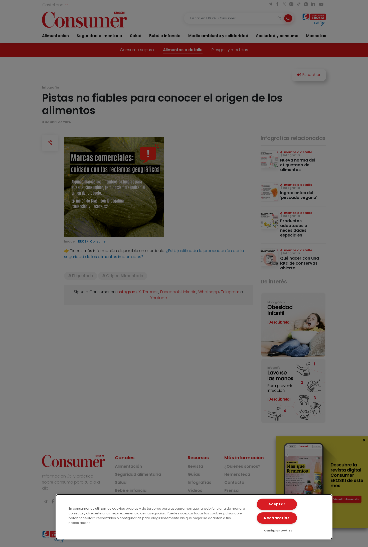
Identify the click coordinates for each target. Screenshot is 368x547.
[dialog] (194, 517)
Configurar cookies (278, 530)
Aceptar (276, 504)
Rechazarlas (277, 517)
